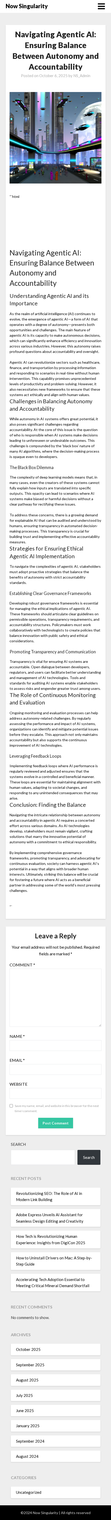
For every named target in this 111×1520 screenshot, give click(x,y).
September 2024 (30, 1441)
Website (18, 1084)
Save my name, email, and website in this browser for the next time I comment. (57, 1108)
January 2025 (27, 1425)
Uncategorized (28, 1492)
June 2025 (25, 1410)
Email (17, 1060)
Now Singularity (27, 6)
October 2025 (28, 1349)
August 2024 (27, 1456)
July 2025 (24, 1395)
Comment (22, 964)
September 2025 (30, 1364)
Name (17, 1036)
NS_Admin (81, 75)
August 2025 (27, 1380)
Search (18, 1144)
